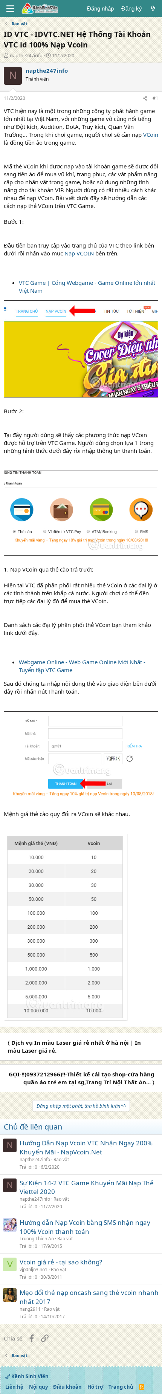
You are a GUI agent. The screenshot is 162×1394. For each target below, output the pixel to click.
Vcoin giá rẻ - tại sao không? (61, 1262)
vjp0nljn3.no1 (33, 1269)
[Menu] (10, 8)
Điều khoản (67, 1386)
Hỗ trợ (95, 1386)
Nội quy (38, 1386)
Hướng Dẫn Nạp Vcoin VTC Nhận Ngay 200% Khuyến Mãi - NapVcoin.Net (86, 1147)
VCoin (150, 134)
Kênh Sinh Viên (29, 1376)
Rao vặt (61, 1159)
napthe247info (26, 55)
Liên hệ (14, 1386)
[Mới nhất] (153, 8)
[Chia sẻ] (145, 98)
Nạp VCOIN (79, 253)
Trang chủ (121, 1386)
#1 (155, 98)
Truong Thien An (37, 1238)
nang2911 (30, 1309)
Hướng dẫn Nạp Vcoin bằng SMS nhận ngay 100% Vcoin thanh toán (85, 1227)
